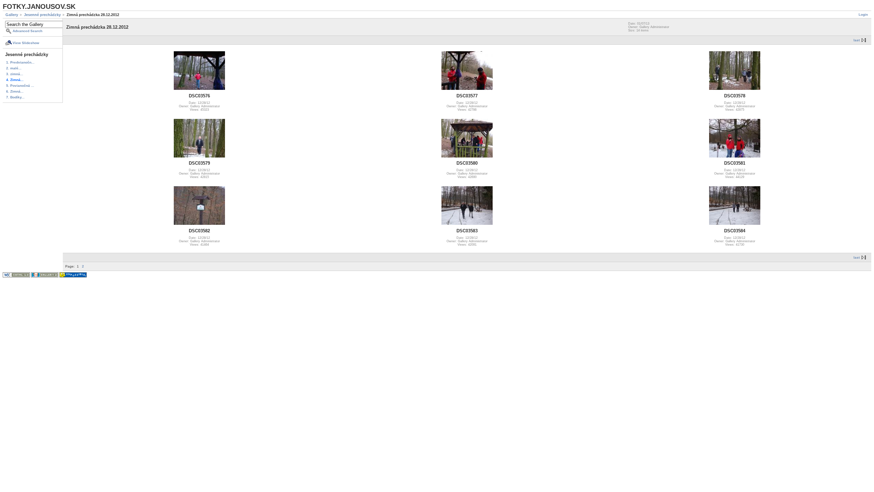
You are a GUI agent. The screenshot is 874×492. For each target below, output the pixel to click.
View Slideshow (26, 43)
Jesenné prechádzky (42, 15)
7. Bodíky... (15, 97)
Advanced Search (27, 31)
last (857, 40)
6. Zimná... (15, 91)
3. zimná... (14, 74)
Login (863, 14)
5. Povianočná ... (20, 85)
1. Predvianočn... (20, 62)
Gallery (11, 15)
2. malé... (14, 68)
